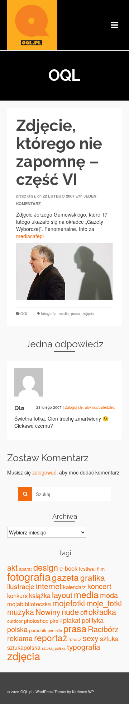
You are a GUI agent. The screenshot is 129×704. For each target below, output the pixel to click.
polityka (93, 620)
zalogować (44, 472)
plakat (71, 620)
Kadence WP (83, 691)
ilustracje (20, 586)
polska (17, 629)
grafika (92, 577)
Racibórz (103, 628)
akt (12, 567)
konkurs (17, 595)
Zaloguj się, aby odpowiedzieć (90, 407)
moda (109, 595)
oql (31, 196)
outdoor (15, 621)
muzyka (20, 611)
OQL (24, 313)
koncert (99, 586)
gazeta (65, 577)
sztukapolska (23, 647)
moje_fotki (104, 602)
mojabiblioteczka (29, 603)
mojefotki (68, 603)
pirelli (56, 620)
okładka (102, 611)
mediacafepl (30, 236)
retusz (74, 639)
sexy (91, 637)
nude (70, 611)
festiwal (87, 568)
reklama (20, 638)
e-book (68, 568)
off (83, 612)
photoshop (36, 620)
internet (49, 585)
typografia (83, 646)
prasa (75, 313)
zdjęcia (88, 313)
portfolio (55, 630)
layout (62, 594)
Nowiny (47, 611)
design (45, 567)
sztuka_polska (54, 648)
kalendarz (74, 586)
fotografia (49, 313)
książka (40, 595)
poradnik (37, 630)
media (64, 313)
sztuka (109, 638)
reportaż (50, 637)
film (101, 568)
